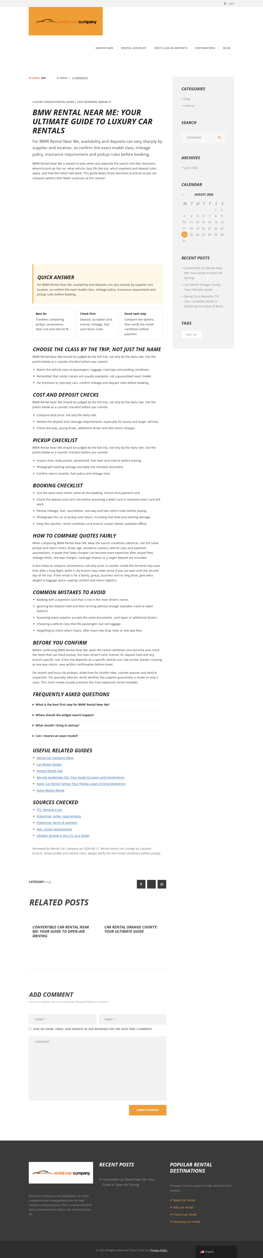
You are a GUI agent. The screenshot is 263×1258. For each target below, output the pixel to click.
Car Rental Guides (49, 764)
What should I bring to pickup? (58, 725)
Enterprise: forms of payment (57, 823)
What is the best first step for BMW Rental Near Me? (73, 704)
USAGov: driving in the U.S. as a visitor (63, 836)
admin (63, 77)
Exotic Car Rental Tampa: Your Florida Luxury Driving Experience (81, 784)
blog (48, 882)
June (191, 168)
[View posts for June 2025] (185, 194)
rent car (189, 106)
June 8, (39, 77)
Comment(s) (80, 78)
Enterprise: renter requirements (59, 816)
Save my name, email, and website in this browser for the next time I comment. (93, 1029)
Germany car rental (186, 1222)
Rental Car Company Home (55, 758)
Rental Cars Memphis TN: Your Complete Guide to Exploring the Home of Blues (203, 301)
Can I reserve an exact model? (57, 736)
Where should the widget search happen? (65, 715)
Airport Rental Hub (50, 771)
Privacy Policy (159, 1250)
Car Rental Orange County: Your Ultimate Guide (131, 929)
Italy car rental (183, 1207)
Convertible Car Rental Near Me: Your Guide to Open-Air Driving (60, 931)
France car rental (185, 1214)
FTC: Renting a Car (49, 810)
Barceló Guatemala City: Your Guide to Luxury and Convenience (80, 777)
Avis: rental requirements (54, 829)
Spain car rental (184, 1200)
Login (230, 3)
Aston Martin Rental (50, 790)
